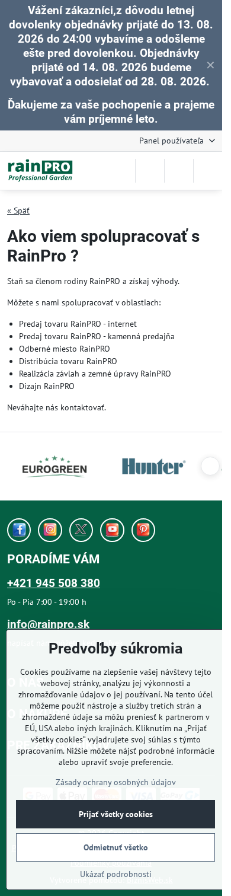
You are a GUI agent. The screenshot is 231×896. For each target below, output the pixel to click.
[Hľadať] (150, 171)
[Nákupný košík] (179, 171)
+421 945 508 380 (53, 583)
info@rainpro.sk (48, 624)
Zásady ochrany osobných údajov (116, 782)
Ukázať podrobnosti (116, 874)
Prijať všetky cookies (116, 814)
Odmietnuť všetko (116, 847)
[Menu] (208, 171)
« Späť (18, 210)
